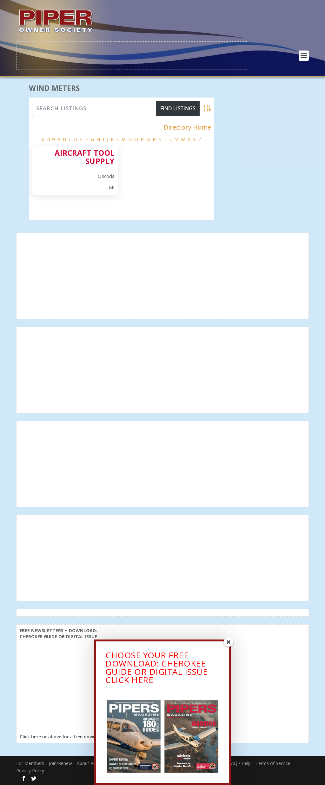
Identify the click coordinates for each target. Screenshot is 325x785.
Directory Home (187, 127)
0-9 (51, 139)
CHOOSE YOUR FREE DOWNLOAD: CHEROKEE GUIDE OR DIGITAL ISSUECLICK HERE (156, 667)
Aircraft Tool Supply (85, 157)
